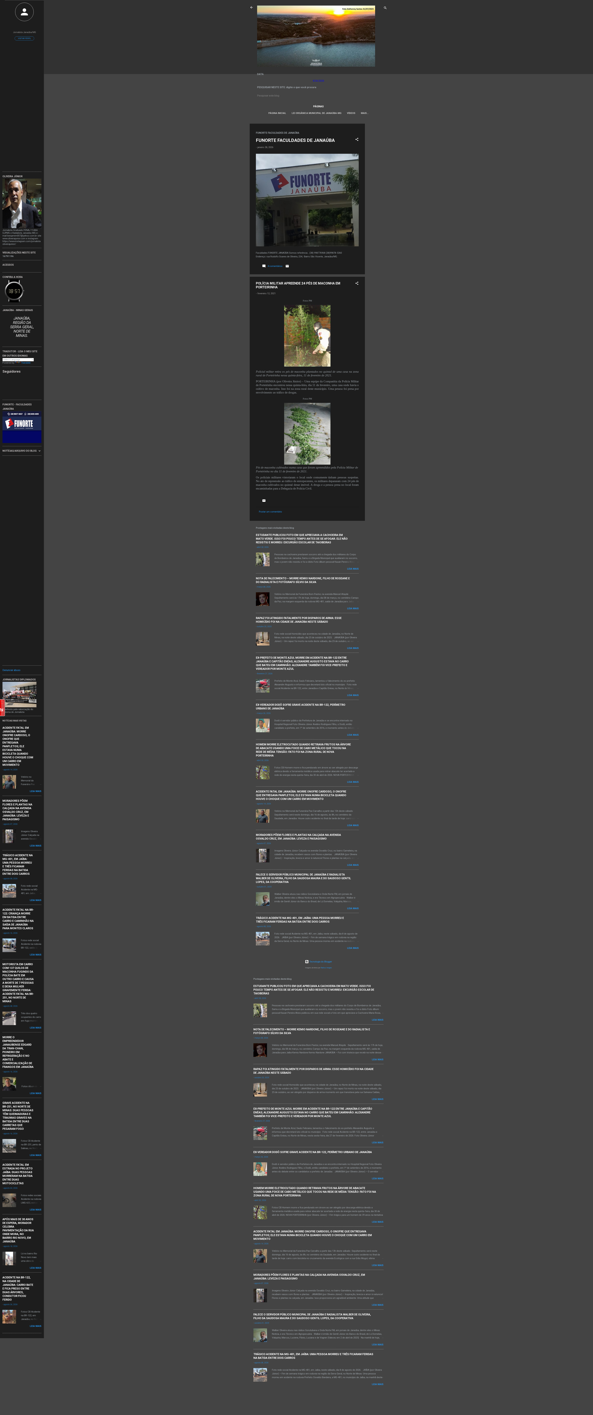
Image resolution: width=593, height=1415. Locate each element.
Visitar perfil (24, 38)
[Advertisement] (377, 170)
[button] (357, 140)
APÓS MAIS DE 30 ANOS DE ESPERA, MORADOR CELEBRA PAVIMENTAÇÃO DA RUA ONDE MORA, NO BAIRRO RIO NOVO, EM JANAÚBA (18, 1230)
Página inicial (277, 113)
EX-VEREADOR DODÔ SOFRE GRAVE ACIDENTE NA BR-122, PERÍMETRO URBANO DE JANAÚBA (312, 1152)
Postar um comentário (270, 511)
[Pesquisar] (385, 8)
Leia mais (353, 568)
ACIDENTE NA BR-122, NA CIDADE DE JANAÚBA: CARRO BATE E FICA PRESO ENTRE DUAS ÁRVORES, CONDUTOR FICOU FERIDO (17, 1288)
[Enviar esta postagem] (287, 267)
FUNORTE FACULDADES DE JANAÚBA (295, 140)
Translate (26, 362)
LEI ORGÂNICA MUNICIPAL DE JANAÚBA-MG (316, 113)
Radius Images (326, 968)
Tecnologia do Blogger (320, 961)
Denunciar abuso (11, 670)
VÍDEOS (351, 113)
